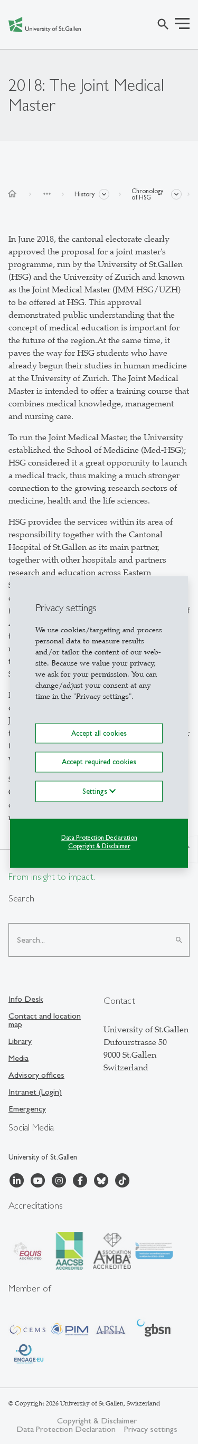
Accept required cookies (99, 762)
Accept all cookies (99, 733)
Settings (95, 791)
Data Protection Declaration (99, 837)
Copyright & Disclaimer (99, 846)
